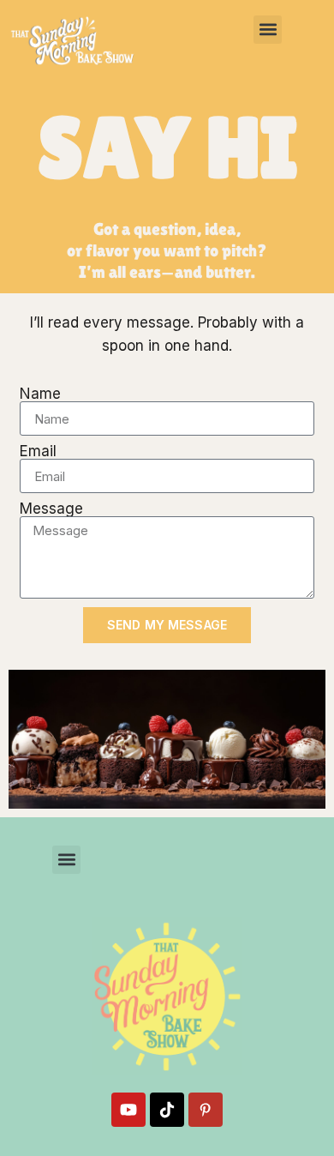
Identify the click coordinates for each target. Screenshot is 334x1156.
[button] (267, 29)
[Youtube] (128, 1110)
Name (40, 394)
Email (38, 451)
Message (51, 509)
